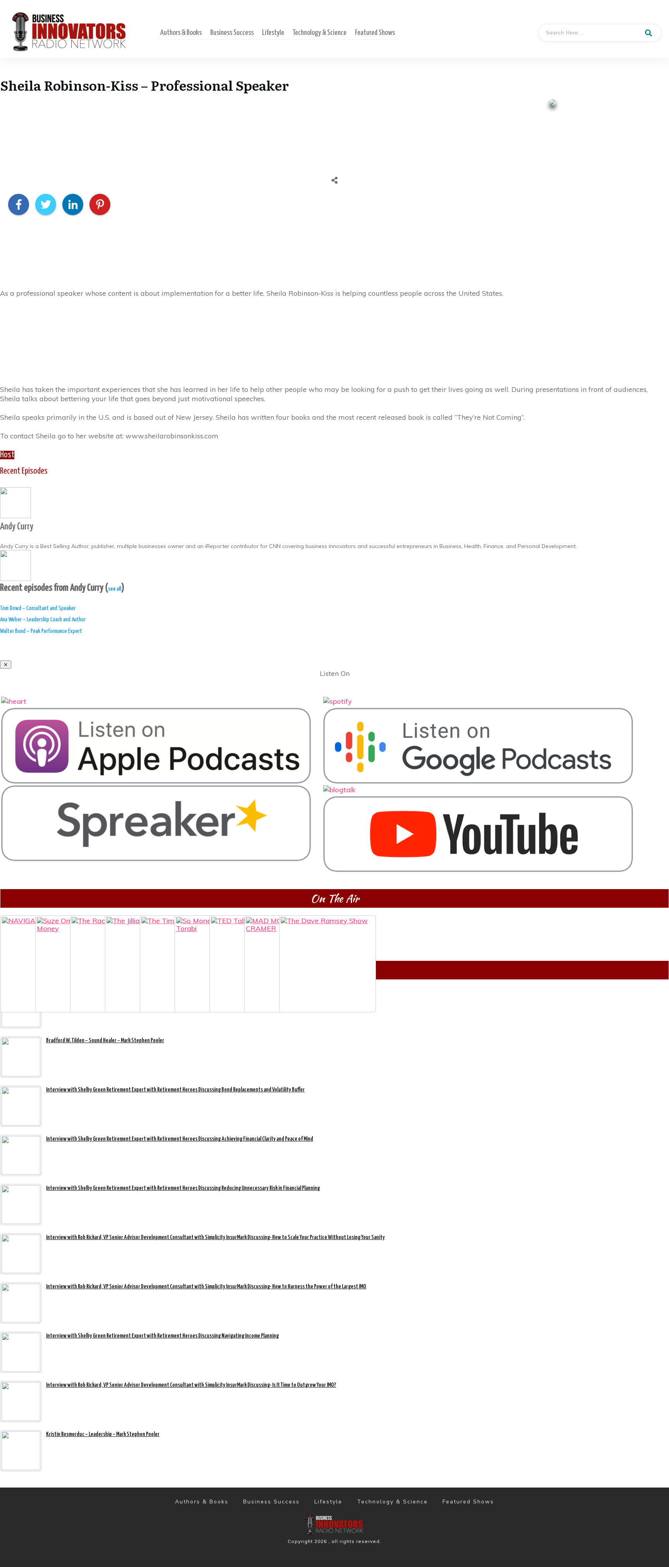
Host (7, 455)
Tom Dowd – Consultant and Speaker (37, 608)
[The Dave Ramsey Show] (296, 932)
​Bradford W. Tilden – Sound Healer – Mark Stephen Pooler (105, 1040)
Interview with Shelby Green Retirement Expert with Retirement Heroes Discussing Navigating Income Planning (162, 1336)
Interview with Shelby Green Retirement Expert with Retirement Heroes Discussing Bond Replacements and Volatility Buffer (175, 1090)
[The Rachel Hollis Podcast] (87, 932)
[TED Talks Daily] (226, 932)
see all (114, 589)
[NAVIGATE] (17, 932)
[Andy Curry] (15, 502)
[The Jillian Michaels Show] (122, 932)
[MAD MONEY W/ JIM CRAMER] (261, 932)
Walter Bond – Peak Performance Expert (41, 631)
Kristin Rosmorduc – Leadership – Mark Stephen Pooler (103, 1434)
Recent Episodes (24, 471)
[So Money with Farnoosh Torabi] (192, 932)
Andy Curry (16, 526)
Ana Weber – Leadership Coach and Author (43, 619)
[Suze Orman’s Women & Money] (52, 932)
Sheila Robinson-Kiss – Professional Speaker (144, 85)
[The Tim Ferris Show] (157, 932)
